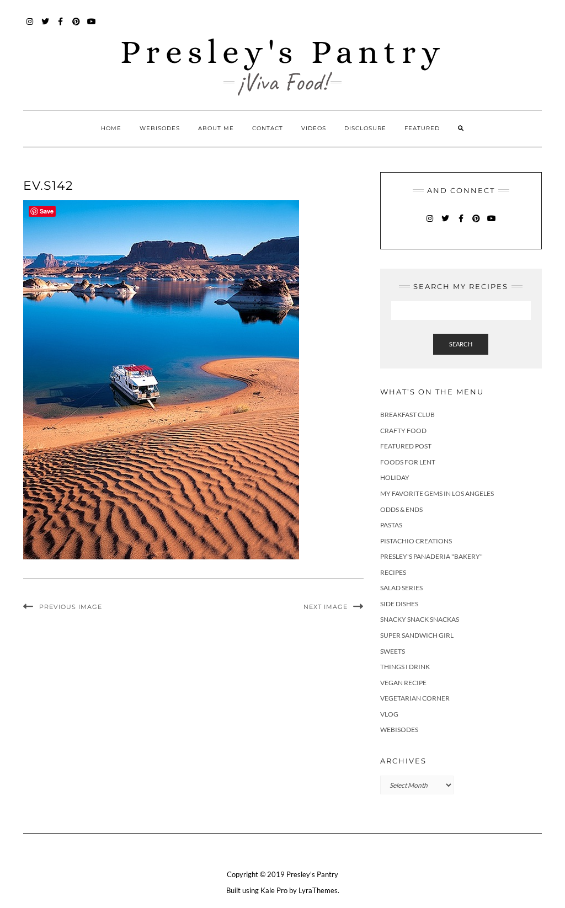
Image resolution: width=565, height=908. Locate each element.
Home (111, 128)
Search (460, 344)
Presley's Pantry (282, 52)
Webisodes (160, 128)
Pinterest (76, 26)
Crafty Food (403, 430)
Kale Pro (273, 890)
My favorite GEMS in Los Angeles (437, 493)
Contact (267, 128)
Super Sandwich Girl (417, 635)
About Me (216, 128)
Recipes (393, 572)
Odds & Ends (401, 509)
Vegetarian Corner (415, 698)
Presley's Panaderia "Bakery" (431, 556)
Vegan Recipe (403, 683)
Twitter (45, 26)
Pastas (391, 525)
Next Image (325, 607)
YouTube (92, 26)
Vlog (389, 714)
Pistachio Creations (416, 541)
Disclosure (365, 128)
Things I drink (405, 667)
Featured (422, 128)
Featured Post (405, 446)
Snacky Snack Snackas (419, 619)
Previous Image (70, 607)
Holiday (394, 477)
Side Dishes (399, 604)
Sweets (392, 651)
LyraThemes (318, 890)
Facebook (61, 26)
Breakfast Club (407, 414)
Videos (313, 128)
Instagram (30, 26)
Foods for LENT (407, 462)
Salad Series (401, 588)
